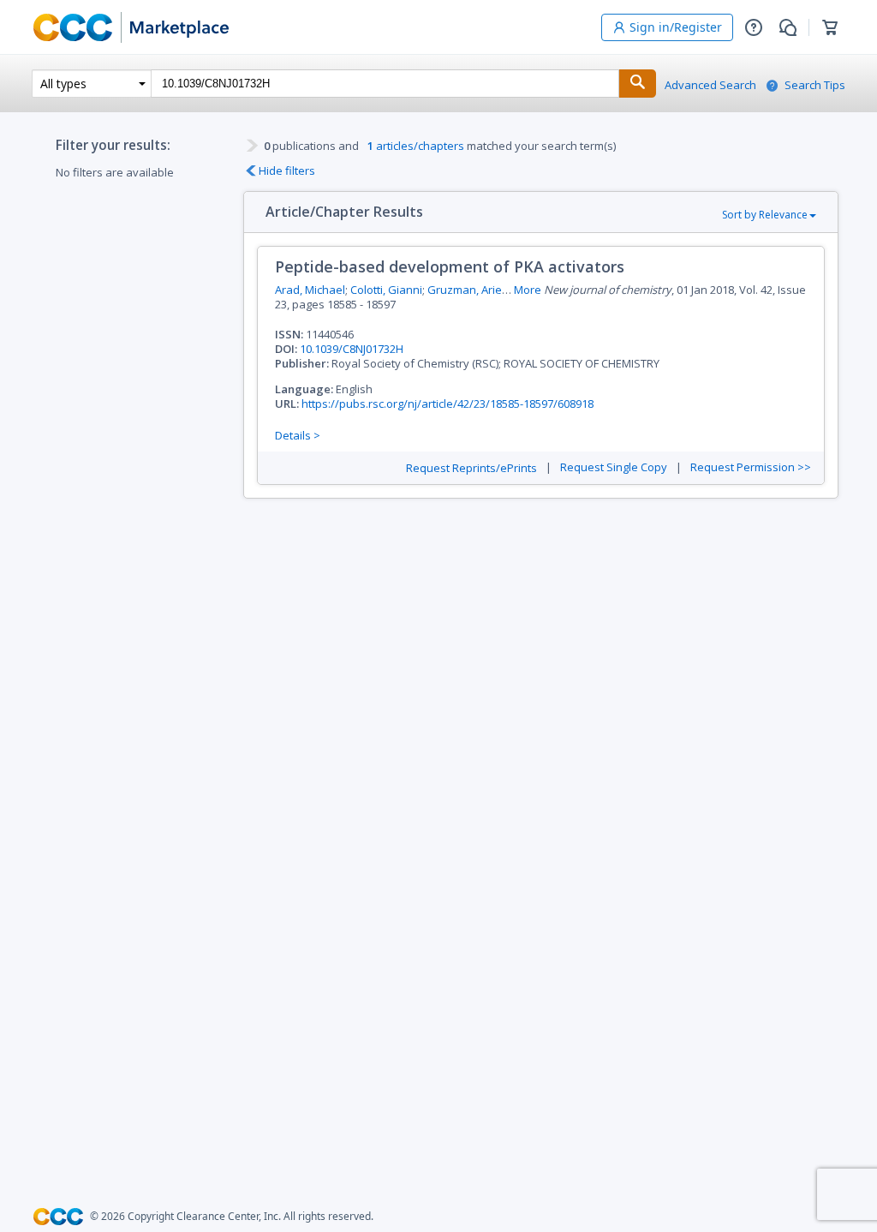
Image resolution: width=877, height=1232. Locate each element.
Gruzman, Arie (464, 289)
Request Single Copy (613, 467)
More (527, 290)
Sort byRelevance (765, 214)
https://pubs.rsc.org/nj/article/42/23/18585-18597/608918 (447, 403)
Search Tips (815, 85)
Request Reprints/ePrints (471, 468)
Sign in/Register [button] (675, 27)
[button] (753, 27)
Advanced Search (710, 85)
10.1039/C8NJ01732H (351, 348)
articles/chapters (415, 145)
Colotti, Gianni (386, 289)
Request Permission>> (750, 467)
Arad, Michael (310, 289)
